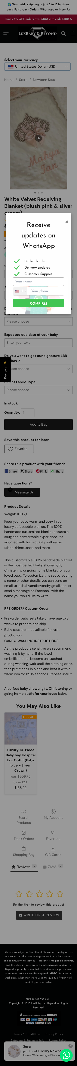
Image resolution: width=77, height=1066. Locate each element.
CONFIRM (38, 303)
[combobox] (20, 291)
